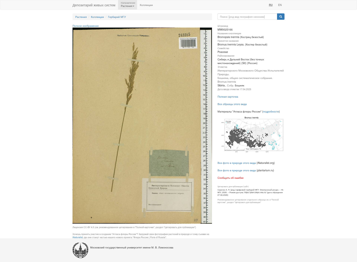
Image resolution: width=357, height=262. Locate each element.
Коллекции (146, 5)
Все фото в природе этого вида (237, 163)
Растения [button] (126, 6)
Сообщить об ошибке (231, 178)
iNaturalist (78, 237)
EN (280, 5)
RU (271, 5)
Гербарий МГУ (117, 17)
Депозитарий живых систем (94, 4)
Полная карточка (228, 96)
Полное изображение (86, 26)
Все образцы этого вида (232, 104)
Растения (81, 17)
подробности (271, 111)
